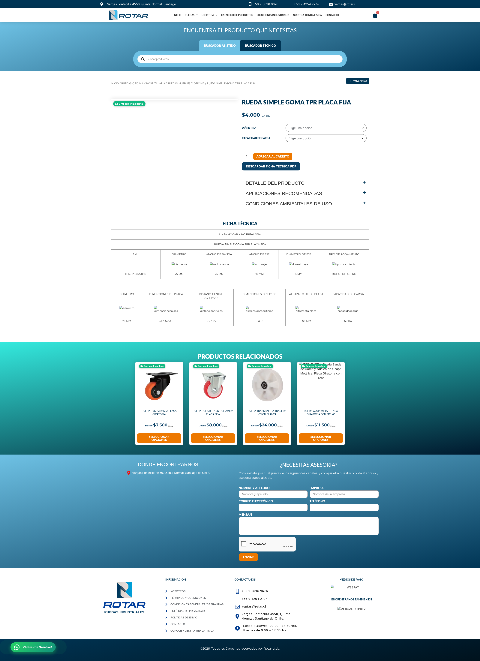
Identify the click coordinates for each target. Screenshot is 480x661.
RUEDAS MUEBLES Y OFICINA (185, 83)
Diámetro (249, 127)
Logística (208, 15)
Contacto (332, 15)
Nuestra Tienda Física (307, 15)
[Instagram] (131, 623)
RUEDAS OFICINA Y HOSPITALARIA (143, 83)
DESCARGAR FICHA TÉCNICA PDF (271, 166)
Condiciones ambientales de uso (289, 203)
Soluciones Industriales (273, 15)
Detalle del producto (275, 183)
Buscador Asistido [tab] (220, 45)
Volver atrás (360, 80)
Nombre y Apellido (254, 488)
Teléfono (317, 501)
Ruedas (189, 15)
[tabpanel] (240, 59)
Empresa (317, 488)
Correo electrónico (256, 501)
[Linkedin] (106, 623)
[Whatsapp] (143, 623)
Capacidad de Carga (256, 138)
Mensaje (245, 514)
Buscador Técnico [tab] (260, 45)
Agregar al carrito (272, 156)
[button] (305, 183)
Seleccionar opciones (159, 438)
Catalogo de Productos (237, 15)
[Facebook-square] (118, 623)
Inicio (177, 15)
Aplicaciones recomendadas (284, 193)
